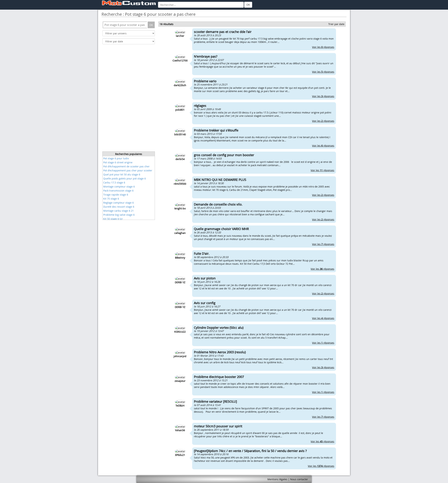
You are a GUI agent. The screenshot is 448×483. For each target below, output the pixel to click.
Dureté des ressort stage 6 (118, 206)
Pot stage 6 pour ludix (116, 158)
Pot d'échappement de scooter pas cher (126, 166)
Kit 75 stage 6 (111, 198)
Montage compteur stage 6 (119, 186)
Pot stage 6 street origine (117, 162)
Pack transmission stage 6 (118, 190)
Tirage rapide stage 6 (115, 194)
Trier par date (336, 24)
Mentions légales (277, 479)
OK (248, 4)
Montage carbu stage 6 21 (118, 210)
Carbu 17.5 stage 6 (114, 182)
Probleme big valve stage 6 (119, 214)
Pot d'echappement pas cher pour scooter (127, 170)
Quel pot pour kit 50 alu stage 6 (121, 174)
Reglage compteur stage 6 (118, 202)
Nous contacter (299, 479)
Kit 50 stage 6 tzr (113, 218)
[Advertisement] (128, 98)
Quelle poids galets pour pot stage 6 (124, 178)
